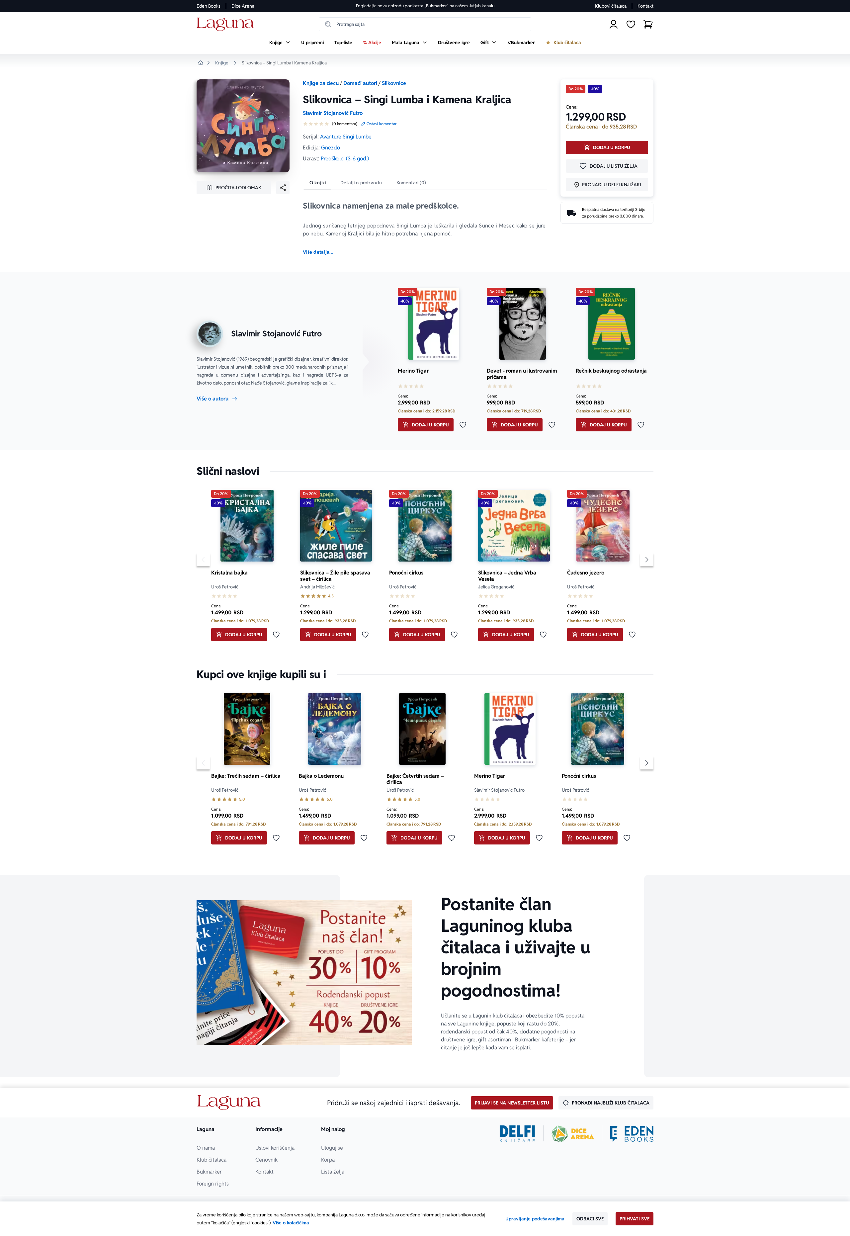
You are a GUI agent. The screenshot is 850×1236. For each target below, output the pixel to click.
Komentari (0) (411, 183)
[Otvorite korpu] (648, 24)
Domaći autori (360, 83)
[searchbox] (425, 24)
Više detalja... (318, 252)
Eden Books (208, 6)
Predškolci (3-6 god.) (345, 158)
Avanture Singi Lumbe (346, 136)
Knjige (221, 63)
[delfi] (517, 1133)
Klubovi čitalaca (611, 6)
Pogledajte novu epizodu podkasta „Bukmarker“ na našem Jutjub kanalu (425, 6)
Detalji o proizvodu (361, 183)
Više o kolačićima (291, 1223)
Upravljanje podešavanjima (534, 1219)
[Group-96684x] (631, 1133)
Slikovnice (394, 83)
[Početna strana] (227, 24)
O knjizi (317, 183)
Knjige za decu (321, 83)
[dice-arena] (573, 1133)
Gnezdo (330, 147)
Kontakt (645, 6)
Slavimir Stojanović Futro (333, 113)
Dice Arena (242, 6)
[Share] (283, 187)
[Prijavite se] (613, 24)
